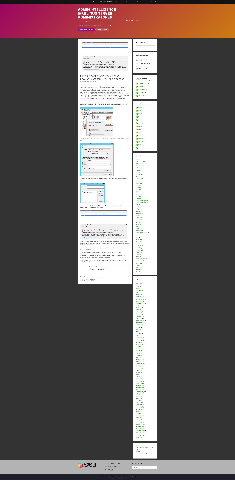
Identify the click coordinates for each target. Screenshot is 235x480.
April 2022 (138, 378)
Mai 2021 (138, 398)
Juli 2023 (138, 350)
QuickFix (138, 239)
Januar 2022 (139, 383)
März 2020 (138, 421)
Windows (102, 277)
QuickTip (138, 241)
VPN (137, 265)
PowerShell (138, 234)
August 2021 (139, 393)
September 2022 (140, 368)
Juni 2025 (138, 309)
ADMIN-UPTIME (142, 92)
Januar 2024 (139, 339)
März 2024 (138, 335)
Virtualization (139, 262)
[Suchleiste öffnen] (155, 2)
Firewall (140, 113)
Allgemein (83, 276)
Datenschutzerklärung (143, 1)
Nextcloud (138, 224)
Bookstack (141, 138)
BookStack (138, 174)
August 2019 (139, 432)
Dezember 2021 (140, 385)
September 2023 (140, 346)
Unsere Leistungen (102, 29)
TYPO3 (137, 254)
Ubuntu (138, 256)
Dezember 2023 (140, 340)
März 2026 (138, 292)
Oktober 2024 (139, 324)
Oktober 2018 (139, 435)
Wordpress (138, 269)
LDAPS (97, 277)
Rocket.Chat (139, 243)
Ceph (137, 176)
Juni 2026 (138, 286)
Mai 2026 (138, 288)
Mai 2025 (138, 311)
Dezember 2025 (140, 298)
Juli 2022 (138, 372)
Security (138, 247)
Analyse (138, 168)
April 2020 (138, 419)
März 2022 (138, 380)
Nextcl (140, 107)
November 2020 (140, 409)
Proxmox (140, 120)
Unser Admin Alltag (140, 258)
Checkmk (140, 141)
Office (137, 226)
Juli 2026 (138, 285)
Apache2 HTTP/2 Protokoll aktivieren (89, 279)
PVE (137, 237)
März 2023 (138, 357)
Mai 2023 (138, 354)
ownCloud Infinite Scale (141, 232)
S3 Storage (138, 245)
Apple (137, 170)
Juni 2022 (138, 374)
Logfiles (138, 208)
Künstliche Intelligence (141, 200)
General (138, 191)
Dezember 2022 (140, 363)
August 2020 (139, 415)
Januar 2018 (139, 437)
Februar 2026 (139, 294)
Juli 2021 (138, 394)
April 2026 (138, 290)
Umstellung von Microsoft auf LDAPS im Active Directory (109, 86)
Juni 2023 (138, 352)
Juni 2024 (138, 329)
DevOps (138, 181)
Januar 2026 (139, 296)
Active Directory (85, 277)
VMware (140, 116)
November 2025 (140, 299)
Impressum (132, 1)
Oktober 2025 (139, 301)
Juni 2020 (138, 417)
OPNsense (138, 230)
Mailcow (140, 148)
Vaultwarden (141, 144)
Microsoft (138, 215)
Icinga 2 (140, 110)
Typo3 (139, 132)
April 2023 (138, 355)
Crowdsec (138, 180)
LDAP (95, 277)
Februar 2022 (139, 381)
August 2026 (139, 283)
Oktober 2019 (139, 428)
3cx (137, 159)
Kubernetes (138, 198)
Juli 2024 (138, 327)
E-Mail (137, 185)
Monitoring (138, 217)
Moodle (140, 129)
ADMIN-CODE (141, 95)
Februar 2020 (139, 422)
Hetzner (138, 193)
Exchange (138, 187)
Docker (137, 183)
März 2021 (138, 402)
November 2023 (140, 342)
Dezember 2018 (140, 434)
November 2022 (140, 365)
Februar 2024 (139, 337)
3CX (139, 135)
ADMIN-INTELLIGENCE (144, 83)
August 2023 (139, 348)
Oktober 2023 (139, 344)
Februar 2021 (139, 404)
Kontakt (125, 1)
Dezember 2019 (140, 424)
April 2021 (138, 400)
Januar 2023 (139, 361)
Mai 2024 (138, 331)
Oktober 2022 (139, 367)
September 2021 (140, 391)
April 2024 (138, 333)
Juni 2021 (138, 396)
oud (142, 107)
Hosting (140, 126)
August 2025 (139, 305)
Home (94, 1)
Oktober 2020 (139, 411)
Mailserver (138, 213)
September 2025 (140, 303)
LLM (137, 206)
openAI (137, 228)
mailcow (138, 211)
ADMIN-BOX (141, 86)
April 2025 (138, 313)
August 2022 (139, 370)
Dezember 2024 (140, 320)
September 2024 (140, 326)
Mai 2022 (138, 376)
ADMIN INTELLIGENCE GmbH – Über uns (109, 1)
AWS (137, 172)
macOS (137, 209)
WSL (137, 271)
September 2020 (140, 413)
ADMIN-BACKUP (142, 89)
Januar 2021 (139, 406)
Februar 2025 (139, 316)
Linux (137, 204)
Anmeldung (91, 277)
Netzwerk (138, 221)
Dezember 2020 (140, 407)
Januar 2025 (139, 318)
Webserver (138, 267)
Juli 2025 (138, 307)
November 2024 (140, 322)
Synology (140, 123)
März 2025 (138, 314)
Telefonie (138, 252)
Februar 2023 (139, 359)
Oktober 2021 (139, 389)
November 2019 (140, 426)
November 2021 (140, 387)
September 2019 (140, 430)
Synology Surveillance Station (88, 280)
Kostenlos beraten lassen (86, 29)
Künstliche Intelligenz (141, 202)
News (137, 222)
